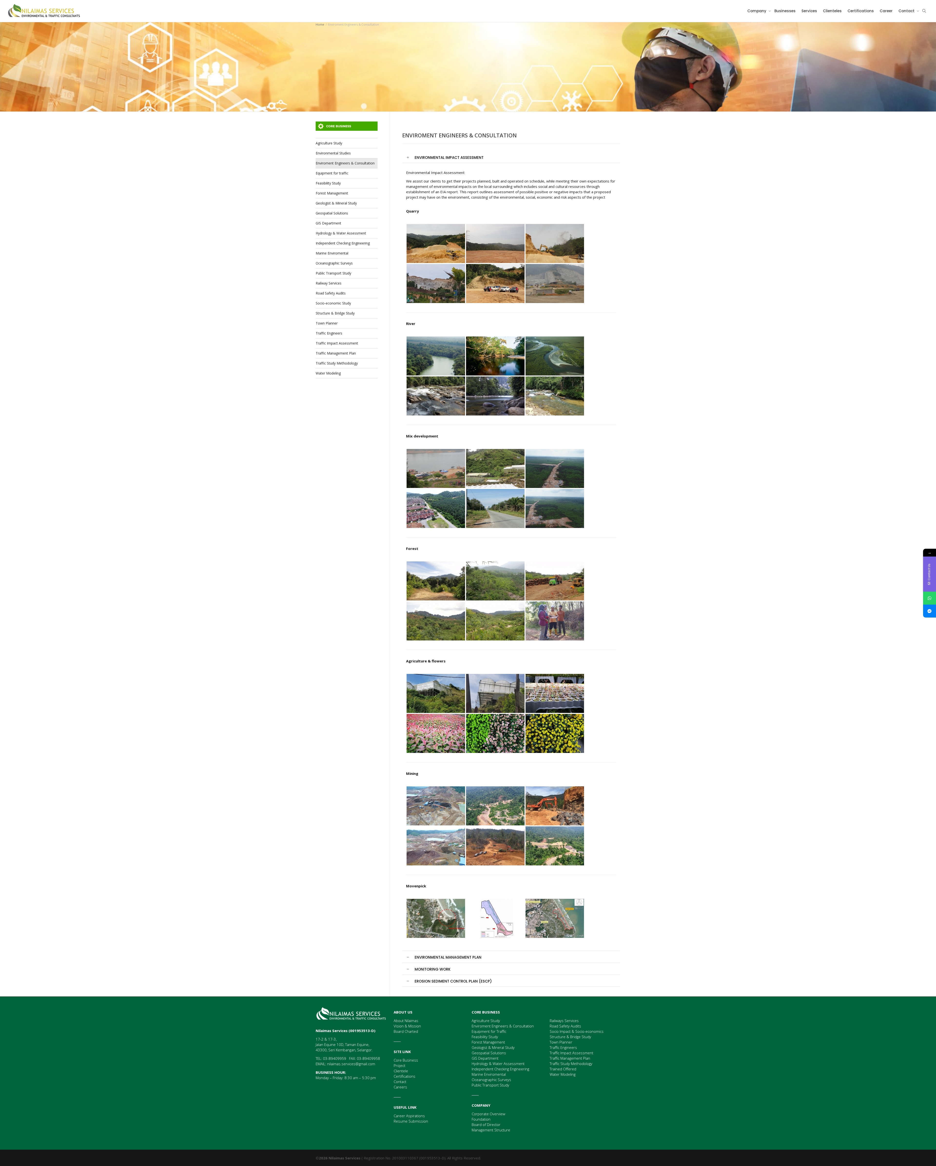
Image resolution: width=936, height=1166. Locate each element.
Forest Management (332, 193)
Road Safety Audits (331, 293)
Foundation (481, 1119)
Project (399, 1065)
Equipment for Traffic (489, 1031)
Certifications (861, 10)
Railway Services (328, 283)
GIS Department (328, 223)
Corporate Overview (488, 1113)
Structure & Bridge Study (335, 313)
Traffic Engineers (329, 333)
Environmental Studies (333, 153)
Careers (400, 1087)
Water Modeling (328, 373)
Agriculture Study (329, 143)
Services (809, 10)
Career (886, 10)
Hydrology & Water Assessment (341, 233)
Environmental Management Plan (448, 957)
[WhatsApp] (929, 598)
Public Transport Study (333, 273)
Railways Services (564, 1020)
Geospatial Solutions (332, 213)
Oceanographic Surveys (334, 263)
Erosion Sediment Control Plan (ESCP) (453, 981)
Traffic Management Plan (336, 353)
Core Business (406, 1060)
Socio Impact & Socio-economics (577, 1031)
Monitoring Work (432, 969)
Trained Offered (563, 1068)
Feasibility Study (328, 183)
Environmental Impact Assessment (449, 157)
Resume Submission (411, 1121)
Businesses (785, 10)
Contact (907, 10)
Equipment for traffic (332, 173)
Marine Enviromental (332, 253)
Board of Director (486, 1124)
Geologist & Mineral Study (336, 203)
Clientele (401, 1070)
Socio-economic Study (333, 303)
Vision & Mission (407, 1026)
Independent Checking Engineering (343, 243)
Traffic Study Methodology (337, 363)
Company (757, 10)
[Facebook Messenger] (929, 611)
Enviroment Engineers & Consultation (345, 163)
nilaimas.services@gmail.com (351, 1063)
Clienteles (832, 10)
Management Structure (491, 1129)
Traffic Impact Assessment (337, 343)
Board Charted (406, 1031)
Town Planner (327, 323)
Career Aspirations (409, 1115)
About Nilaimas (406, 1020)
